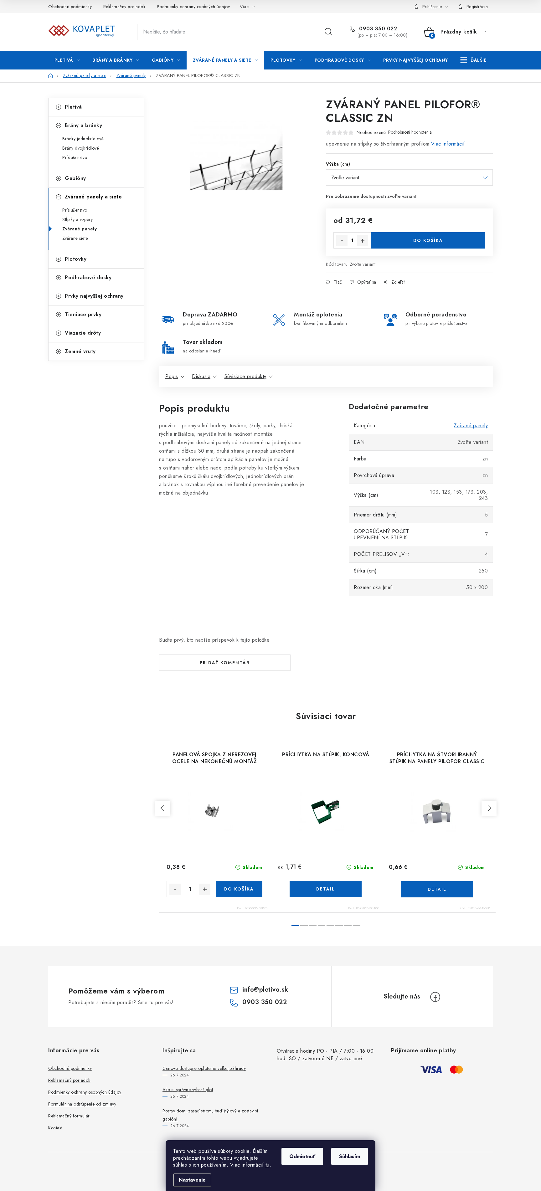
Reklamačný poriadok (124, 6)
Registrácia (477, 6)
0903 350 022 (377, 29)
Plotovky (75, 259)
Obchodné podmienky (70, 6)
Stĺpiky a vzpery (77, 219)
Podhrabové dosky (88, 277)
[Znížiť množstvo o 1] (342, 240)
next (489, 808)
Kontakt (55, 1128)
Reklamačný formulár (69, 1116)
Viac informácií (448, 143)
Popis (171, 376)
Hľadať (328, 32)
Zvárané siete (75, 238)
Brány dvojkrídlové (80, 148)
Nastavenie (192, 1179)
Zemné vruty (80, 351)
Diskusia (201, 376)
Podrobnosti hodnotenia (410, 132)
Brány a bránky (83, 125)
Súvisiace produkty (245, 376)
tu (267, 1164)
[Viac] (473, 60)
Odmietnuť (302, 1156)
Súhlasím (349, 1156)
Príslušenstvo (74, 157)
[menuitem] (67, 60)
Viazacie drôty (83, 332)
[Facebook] (435, 997)
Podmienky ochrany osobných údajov (193, 6)
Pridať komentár (225, 663)
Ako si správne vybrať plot (187, 1089)
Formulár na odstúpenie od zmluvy (82, 1104)
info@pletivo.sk (265, 989)
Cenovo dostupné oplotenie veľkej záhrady (204, 1068)
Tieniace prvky (83, 314)
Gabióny (75, 178)
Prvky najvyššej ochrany (94, 296)
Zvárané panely (79, 229)
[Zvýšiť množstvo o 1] (362, 240)
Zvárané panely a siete (93, 196)
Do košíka (428, 240)
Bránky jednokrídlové (83, 139)
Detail (325, 889)
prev (162, 808)
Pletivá (73, 106)
